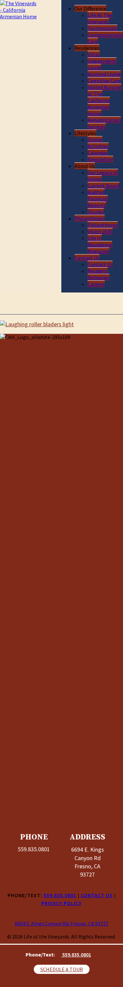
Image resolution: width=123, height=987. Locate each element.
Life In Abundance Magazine (100, 244)
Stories (96, 212)
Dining (95, 139)
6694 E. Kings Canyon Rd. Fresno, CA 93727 (61, 923)
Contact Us (86, 257)
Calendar (98, 153)
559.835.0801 (76, 954)
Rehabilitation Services (104, 123)
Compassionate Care (105, 38)
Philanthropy (89, 218)
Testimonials (102, 28)
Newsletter (100, 159)
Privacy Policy (61, 903)
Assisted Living (104, 74)
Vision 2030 (100, 231)
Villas (94, 54)
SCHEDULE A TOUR (61, 969)
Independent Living (102, 64)
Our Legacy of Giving (103, 175)
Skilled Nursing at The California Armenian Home (104, 100)
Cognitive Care (104, 80)
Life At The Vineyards (100, 18)
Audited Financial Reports (98, 199)
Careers (96, 284)
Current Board (103, 185)
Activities (98, 146)
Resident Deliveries (99, 274)
